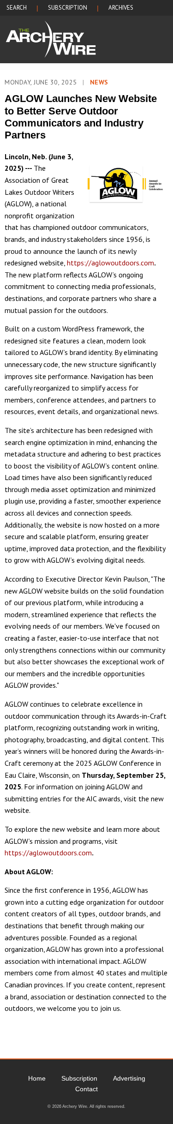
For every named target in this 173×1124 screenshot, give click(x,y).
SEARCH (16, 8)
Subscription (79, 1078)
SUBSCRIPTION (67, 8)
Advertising (129, 1078)
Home (37, 1078)
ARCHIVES (120, 8)
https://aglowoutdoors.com (110, 262)
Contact (86, 1089)
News (99, 82)
